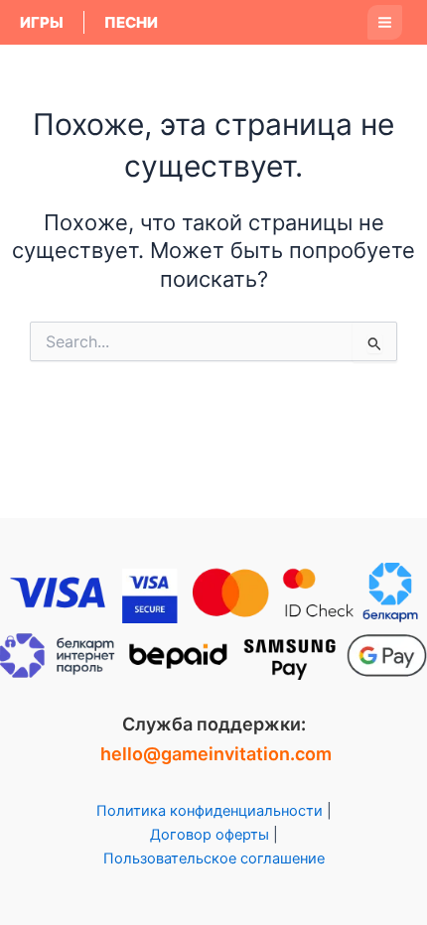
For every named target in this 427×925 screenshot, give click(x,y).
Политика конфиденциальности (209, 811)
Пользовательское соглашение (214, 858)
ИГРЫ (42, 22)
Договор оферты (209, 835)
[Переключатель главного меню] (384, 22)
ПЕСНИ (131, 22)
